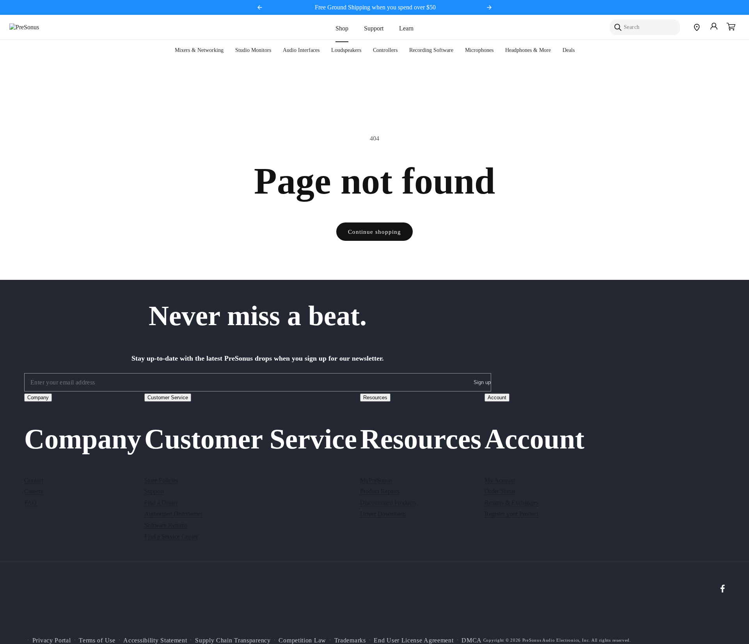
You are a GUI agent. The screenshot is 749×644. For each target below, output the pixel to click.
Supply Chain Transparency (233, 640)
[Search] (618, 27)
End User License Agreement (413, 640)
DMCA (471, 640)
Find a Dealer (161, 502)
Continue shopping (374, 232)
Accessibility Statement (155, 640)
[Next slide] (489, 7)
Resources (375, 397)
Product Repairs (379, 491)
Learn (406, 28)
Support (373, 28)
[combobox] (645, 27)
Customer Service (167, 397)
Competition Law (302, 640)
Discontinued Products (388, 502)
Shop (341, 28)
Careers (33, 491)
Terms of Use (97, 640)
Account (497, 397)
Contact (33, 480)
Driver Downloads (383, 513)
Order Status (500, 491)
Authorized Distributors (173, 513)
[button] (731, 27)
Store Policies (161, 480)
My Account (500, 480)
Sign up (482, 383)
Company (38, 397)
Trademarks (350, 640)
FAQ (30, 502)
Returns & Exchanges (511, 502)
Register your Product (511, 513)
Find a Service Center (171, 536)
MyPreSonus (376, 480)
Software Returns (165, 524)
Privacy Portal (51, 640)
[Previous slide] (259, 7)
